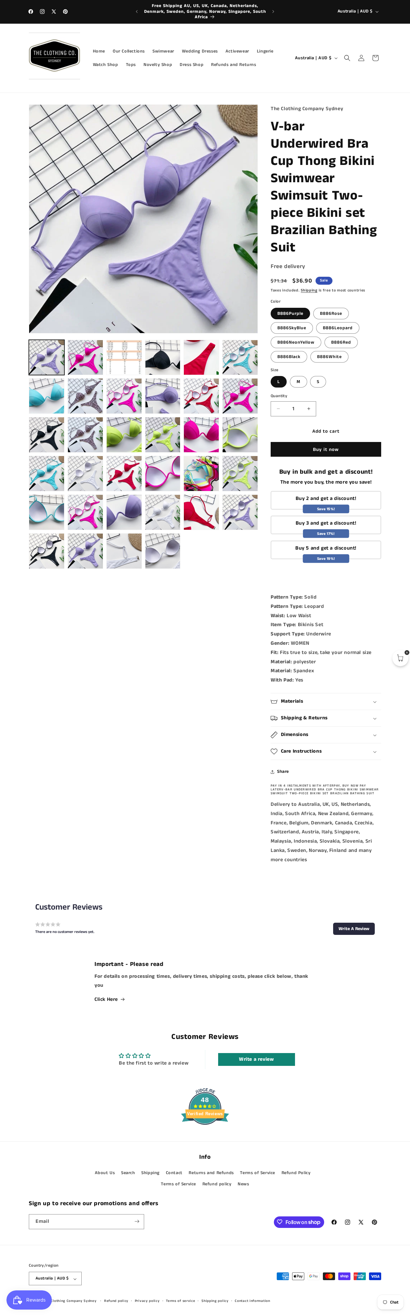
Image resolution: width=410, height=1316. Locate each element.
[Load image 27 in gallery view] (163, 473)
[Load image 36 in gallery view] (46, 551)
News (243, 1184)
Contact (174, 1173)
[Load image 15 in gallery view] (46, 435)
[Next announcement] (273, 11)
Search (128, 1173)
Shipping (309, 290)
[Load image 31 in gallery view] (85, 512)
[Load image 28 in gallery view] (201, 473)
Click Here (106, 999)
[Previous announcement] (137, 11)
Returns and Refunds (211, 1173)
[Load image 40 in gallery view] (124, 551)
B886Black (288, 357)
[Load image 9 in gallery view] (46, 396)
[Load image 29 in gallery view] (240, 473)
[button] (347, 58)
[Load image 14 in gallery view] (240, 396)
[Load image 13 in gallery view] (201, 396)
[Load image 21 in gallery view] (201, 435)
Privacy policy (147, 1301)
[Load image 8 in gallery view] (240, 357)
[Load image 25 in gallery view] (85, 473)
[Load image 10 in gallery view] (85, 396)
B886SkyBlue (291, 328)
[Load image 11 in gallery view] (124, 396)
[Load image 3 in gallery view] (124, 357)
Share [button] (283, 771)
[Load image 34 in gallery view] (201, 512)
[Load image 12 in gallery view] (163, 396)
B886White (329, 357)
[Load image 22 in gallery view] (240, 435)
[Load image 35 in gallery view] (240, 512)
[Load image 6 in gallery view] (201, 357)
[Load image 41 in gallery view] (163, 551)
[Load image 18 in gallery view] (124, 435)
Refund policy (217, 1184)
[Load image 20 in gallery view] (163, 435)
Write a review (256, 1059)
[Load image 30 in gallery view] (46, 512)
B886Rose (331, 313)
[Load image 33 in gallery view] (163, 512)
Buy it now (326, 449)
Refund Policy (296, 1173)
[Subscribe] (137, 1221)
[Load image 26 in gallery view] (124, 473)
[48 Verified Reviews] (205, 1136)
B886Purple (290, 313)
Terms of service (180, 1301)
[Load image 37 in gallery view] (85, 551)
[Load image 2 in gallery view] (85, 357)
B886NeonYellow (296, 342)
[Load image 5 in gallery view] (163, 357)
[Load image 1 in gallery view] (46, 357)
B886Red (341, 342)
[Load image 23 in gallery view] (46, 473)
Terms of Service (257, 1173)
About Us (105, 1173)
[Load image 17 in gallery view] (85, 435)
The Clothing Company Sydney (70, 1301)
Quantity (279, 396)
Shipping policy (215, 1301)
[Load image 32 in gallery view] (124, 512)
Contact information (252, 1301)
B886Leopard (338, 328)
